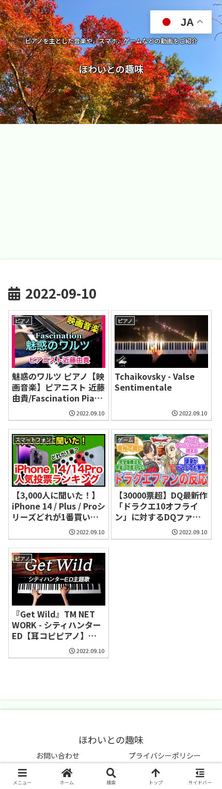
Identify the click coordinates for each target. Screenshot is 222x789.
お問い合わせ (58, 755)
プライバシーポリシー (165, 755)
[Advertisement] (111, 191)
